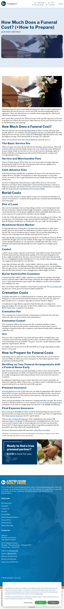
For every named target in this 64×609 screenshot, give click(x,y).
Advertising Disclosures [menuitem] (9, 517)
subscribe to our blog (41, 430)
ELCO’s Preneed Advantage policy (49, 402)
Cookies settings (28, 602)
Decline (53, 602)
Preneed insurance (9, 391)
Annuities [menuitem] (4, 506)
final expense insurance (14, 416)
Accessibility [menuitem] (5, 514)
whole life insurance (21, 419)
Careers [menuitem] (4, 511)
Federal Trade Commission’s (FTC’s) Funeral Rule (27, 189)
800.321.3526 (13, 551)
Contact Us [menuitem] (5, 509)
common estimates (22, 238)
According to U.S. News (48, 217)
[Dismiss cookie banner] (58, 585)
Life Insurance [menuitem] (6, 503)
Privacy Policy (39, 593)
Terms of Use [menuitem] (6, 520)
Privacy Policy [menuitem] (6, 523)
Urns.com (11, 349)
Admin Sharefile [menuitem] (7, 525)
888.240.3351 (11, 553)
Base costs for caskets (54, 259)
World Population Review (34, 132)
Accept (41, 602)
